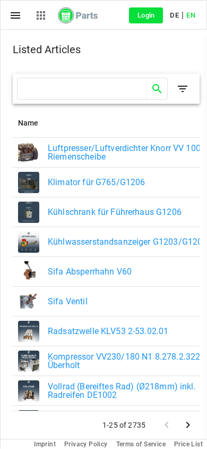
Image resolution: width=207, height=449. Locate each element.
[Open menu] (15, 15)
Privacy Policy (86, 444)
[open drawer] (182, 89)
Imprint (45, 444)
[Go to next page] (188, 425)
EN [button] (190, 15)
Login (146, 15)
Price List (188, 444)
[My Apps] (41, 15)
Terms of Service (141, 444)
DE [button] (174, 15)
